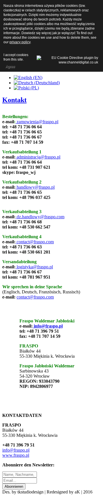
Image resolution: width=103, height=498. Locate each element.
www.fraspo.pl (15, 455)
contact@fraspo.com (35, 241)
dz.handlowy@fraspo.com (40, 216)
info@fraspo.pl (48, 326)
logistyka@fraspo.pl (35, 266)
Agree (10, 67)
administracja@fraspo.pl (38, 157)
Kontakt (14, 100)
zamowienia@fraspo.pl (36, 121)
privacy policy (19, 42)
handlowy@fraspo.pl (36, 187)
